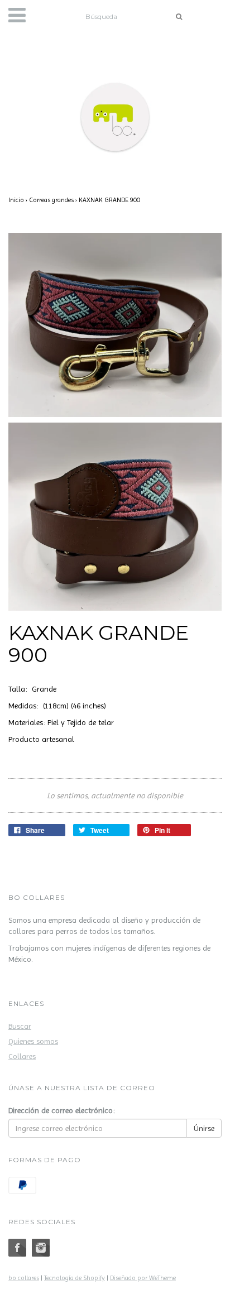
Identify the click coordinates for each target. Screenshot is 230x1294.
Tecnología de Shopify (74, 1278)
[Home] (115, 114)
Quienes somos (33, 1041)
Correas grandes (51, 200)
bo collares (23, 1278)
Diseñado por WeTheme (143, 1278)
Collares (22, 1056)
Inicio (16, 200)
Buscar (19, 1026)
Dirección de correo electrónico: (61, 1110)
